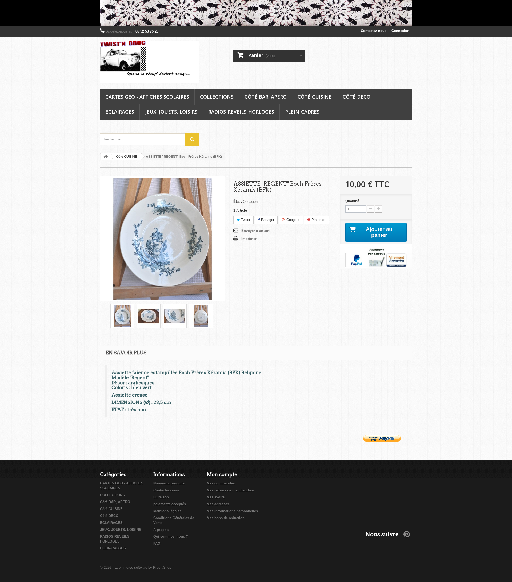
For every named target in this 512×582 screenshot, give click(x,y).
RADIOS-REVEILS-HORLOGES (241, 111)
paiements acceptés (169, 504)
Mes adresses (218, 504)
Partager (267, 220)
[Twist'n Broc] (149, 62)
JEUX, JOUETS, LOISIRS (171, 111)
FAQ (156, 543)
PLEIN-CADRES (302, 111)
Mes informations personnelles (232, 511)
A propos (161, 530)
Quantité (352, 201)
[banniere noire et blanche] (256, 13)
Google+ (292, 220)
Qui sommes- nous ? (170, 537)
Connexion (400, 31)
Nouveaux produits (169, 483)
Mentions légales (167, 511)
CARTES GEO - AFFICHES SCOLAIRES (147, 97)
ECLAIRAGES (119, 111)
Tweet (245, 220)
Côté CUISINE (315, 97)
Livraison (161, 497)
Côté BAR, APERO (266, 97)
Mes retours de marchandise (230, 490)
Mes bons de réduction (226, 518)
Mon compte (222, 474)
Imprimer (249, 239)
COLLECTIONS (217, 97)
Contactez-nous (373, 31)
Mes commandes (221, 483)
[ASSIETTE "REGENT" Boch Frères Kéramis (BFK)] (122, 316)
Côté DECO (356, 97)
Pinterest (317, 220)
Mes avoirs (216, 497)
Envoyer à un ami (255, 231)
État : (237, 202)
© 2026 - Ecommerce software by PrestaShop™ (137, 567)
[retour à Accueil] (106, 156)
